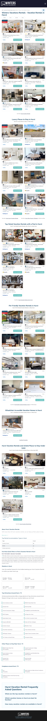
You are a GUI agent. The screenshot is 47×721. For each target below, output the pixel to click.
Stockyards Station (29, 637)
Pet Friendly (7, 553)
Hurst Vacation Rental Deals (25, 524)
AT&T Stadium (6, 614)
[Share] (43, 10)
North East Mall (28, 606)
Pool (3, 553)
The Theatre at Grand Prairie (8, 637)
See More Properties (23, 440)
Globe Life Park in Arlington (30, 622)
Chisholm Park (5, 606)
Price (10, 17)
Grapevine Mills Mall (7, 622)
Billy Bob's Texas (28, 625)
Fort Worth (4, 37)
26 (33, 543)
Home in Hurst (5, 468)
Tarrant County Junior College (9, 610)
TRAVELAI (22, 716)
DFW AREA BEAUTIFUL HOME (31, 372)
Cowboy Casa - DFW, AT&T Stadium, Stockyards (12, 81)
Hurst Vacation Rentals (25, 113)
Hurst (8, 37)
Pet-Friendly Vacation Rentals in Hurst (22, 404)
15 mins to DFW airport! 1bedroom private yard (34, 468)
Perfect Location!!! (28, 491)
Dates (4, 17)
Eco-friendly (18, 553)
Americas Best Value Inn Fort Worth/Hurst (33, 139)
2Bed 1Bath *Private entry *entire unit (10, 491)
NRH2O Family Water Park (30, 602)
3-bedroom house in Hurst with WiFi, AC (33, 81)
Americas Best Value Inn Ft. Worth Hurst (33, 267)
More (23, 17)
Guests (16, 17)
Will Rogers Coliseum (7, 633)
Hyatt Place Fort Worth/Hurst (9, 267)
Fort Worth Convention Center (31, 618)
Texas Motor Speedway (7, 629)
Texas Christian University (30, 629)
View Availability (17, 39)
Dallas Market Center (7, 618)
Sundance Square (6, 625)
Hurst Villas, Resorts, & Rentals (31, 218)
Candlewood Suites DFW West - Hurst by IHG (34, 209)
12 (33, 545)
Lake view (13, 553)
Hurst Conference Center (8, 602)
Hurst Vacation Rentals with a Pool (25, 300)
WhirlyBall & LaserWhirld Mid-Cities (32, 610)
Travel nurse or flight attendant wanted (11, 514)
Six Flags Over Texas (29, 614)
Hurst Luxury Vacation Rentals (12, 218)
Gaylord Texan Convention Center (32, 633)
